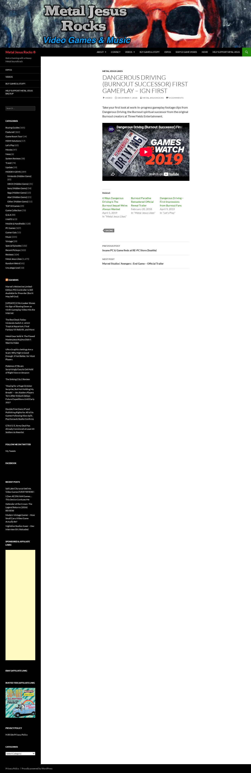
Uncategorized (13, 267)
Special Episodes (13, 245)
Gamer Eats (11, 232)
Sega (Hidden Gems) (17, 192)
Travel (8, 163)
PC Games (10, 228)
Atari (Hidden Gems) (17, 197)
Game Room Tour (14, 136)
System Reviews (13, 158)
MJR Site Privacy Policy (17, 734)
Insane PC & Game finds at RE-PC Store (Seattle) (129, 248)
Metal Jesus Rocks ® (21, 52)
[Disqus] (146, 329)
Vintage (9, 241)
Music (8, 236)
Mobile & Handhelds (15, 223)
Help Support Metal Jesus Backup (19, 92)
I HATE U (10, 219)
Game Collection (13, 210)
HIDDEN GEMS (13, 171)
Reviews (9, 254)
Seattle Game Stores (186, 52)
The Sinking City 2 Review (18, 379)
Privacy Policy (12, 768)
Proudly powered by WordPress (37, 768)
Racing (109, 230)
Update (9, 167)
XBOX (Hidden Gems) (17, 183)
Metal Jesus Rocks (153, 97)
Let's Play (10, 145)
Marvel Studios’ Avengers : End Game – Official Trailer (133, 261)
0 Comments (176, 97)
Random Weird (13, 263)
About (100, 52)
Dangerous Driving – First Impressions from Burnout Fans (172, 201)
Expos (167, 52)
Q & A (8, 214)
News (8, 154)
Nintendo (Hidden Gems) (19, 176)
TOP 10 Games (13, 206)
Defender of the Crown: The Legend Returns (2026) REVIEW (19, 507)
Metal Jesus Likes (112, 71)
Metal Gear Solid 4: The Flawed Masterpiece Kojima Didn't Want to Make (20, 339)
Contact (115, 52)
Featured (10, 132)
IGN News (13, 280)
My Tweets (11, 451)
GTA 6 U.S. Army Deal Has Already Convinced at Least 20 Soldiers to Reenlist (20, 429)
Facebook (11, 463)
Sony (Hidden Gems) (17, 188)
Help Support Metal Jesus (226, 52)
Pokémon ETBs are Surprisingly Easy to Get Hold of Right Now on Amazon (19, 369)
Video (108, 97)
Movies (9, 149)
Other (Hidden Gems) (17, 201)
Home (205, 52)
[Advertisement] (20, 605)
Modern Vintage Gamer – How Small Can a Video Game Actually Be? (20, 518)
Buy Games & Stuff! (150, 52)
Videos (128, 52)
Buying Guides (12, 127)
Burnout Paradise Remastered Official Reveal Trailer (142, 201)
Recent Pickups (13, 250)
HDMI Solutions (13, 140)
